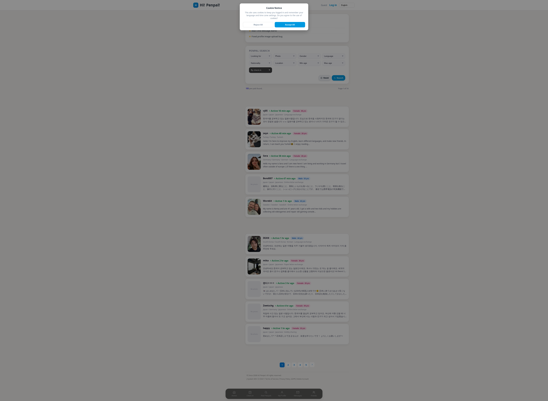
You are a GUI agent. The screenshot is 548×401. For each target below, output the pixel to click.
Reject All (258, 25)
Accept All (290, 25)
